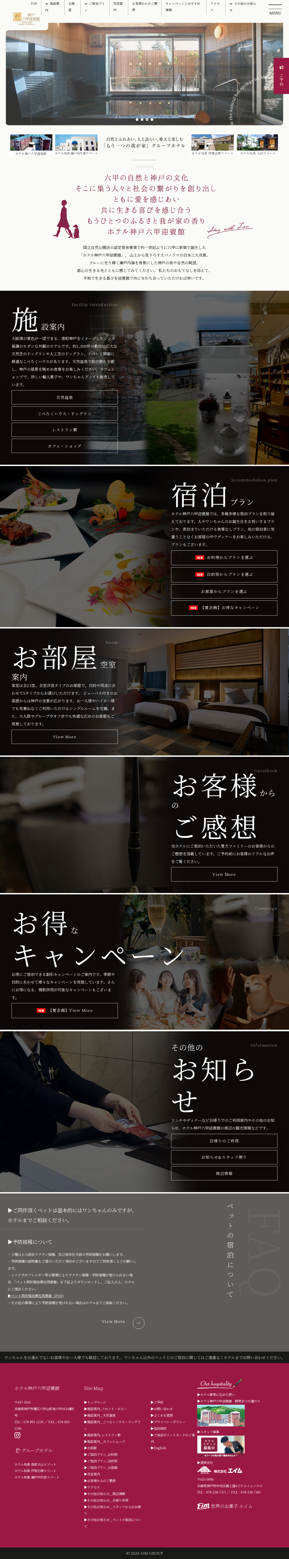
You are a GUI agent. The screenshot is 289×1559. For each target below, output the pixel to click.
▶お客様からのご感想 (100, 1480)
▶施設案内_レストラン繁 (102, 1434)
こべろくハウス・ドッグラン (65, 413)
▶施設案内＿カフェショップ (104, 1441)
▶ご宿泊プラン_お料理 (100, 1454)
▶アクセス (92, 1487)
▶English (158, 1447)
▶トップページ (95, 1402)
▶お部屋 (90, 1447)
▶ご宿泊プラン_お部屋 (100, 1467)
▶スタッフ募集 (208, 1431)
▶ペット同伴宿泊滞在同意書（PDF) (36, 1295)
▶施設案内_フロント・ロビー (105, 1408)
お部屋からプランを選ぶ (224, 591)
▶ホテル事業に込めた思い (216, 1394)
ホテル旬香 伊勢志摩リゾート (35, 1470)
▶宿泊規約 (158, 1428)
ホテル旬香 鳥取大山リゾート (35, 1464)
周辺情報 (224, 1173)
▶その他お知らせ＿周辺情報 (104, 1493)
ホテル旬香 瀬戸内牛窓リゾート (36, 1477)
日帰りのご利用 (224, 1141)
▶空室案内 (92, 1474)
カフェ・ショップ (65, 446)
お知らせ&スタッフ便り (224, 1157)
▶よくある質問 (162, 1415)
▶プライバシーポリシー (168, 1421)
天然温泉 (64, 397)
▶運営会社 (205, 1462)
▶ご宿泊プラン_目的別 (100, 1460)
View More (65, 736)
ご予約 (281, 80)
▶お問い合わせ (162, 1408)
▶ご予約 (157, 1402)
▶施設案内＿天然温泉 (100, 1415)
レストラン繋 (64, 429)
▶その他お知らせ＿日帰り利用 (106, 1500)
